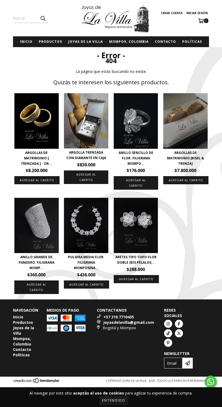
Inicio (26, 41)
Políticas (192, 41)
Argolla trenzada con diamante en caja (86, 155)
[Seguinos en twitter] (179, 333)
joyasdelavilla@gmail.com (128, 322)
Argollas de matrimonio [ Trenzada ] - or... (36, 158)
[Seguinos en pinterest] (168, 343)
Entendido (113, 400)
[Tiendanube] (36, 382)
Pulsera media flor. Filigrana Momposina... (86, 262)
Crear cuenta (171, 13)
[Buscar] (42, 18)
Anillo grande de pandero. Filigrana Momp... (36, 262)
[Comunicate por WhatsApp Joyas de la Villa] (211, 382)
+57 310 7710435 (118, 316)
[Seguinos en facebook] (179, 324)
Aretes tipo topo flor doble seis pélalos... (135, 260)
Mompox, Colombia (129, 41)
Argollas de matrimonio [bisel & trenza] (185, 158)
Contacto (165, 41)
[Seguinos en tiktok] (168, 333)
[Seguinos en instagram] (168, 324)
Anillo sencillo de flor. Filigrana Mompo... (136, 158)
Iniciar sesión (197, 13)
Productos (50, 41)
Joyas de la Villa (85, 41)
